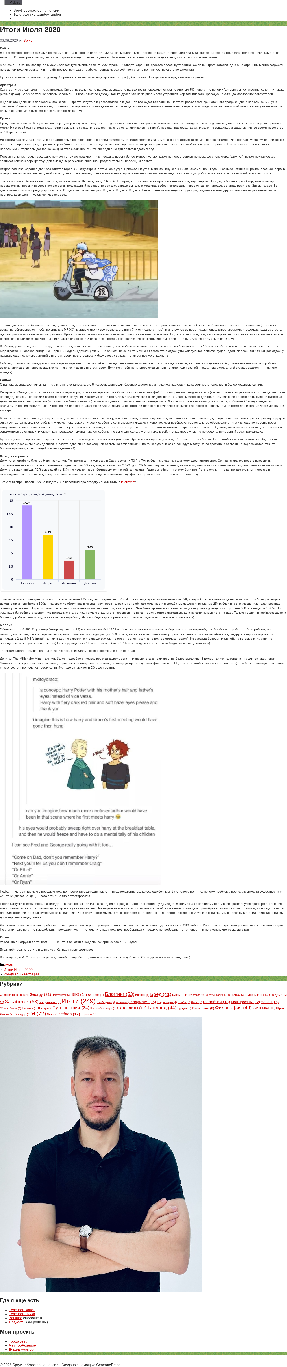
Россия (96, 1008)
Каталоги (123, 1002)
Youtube (15, 1318)
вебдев (69, 1014)
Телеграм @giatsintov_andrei (37, 14)
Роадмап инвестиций (21, 974)
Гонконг (267, 995)
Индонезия (50, 1002)
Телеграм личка (22, 1314)
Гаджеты (253, 994)
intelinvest (128, 482)
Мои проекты (245, 1002)
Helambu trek (61, 995)
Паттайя (29, 1008)
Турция (184, 1008)
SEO (79, 994)
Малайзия (216, 1002)
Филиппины (203, 1008)
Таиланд (161, 1007)
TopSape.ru (18, 1341)
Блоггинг (119, 994)
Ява (52, 1014)
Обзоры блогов (10, 1008)
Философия (233, 1007)
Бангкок (96, 995)
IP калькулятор (21, 1349)
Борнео (142, 995)
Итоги (8, 965)
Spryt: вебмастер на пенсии (36, 10)
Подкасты (17, 1322)
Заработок (22, 1001)
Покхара (45, 1008)
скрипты (88, 1014)
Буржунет (180, 994)
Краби (184, 1002)
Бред (160, 994)
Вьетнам (237, 995)
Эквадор (22, 1014)
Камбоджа (106, 1002)
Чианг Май (263, 1008)
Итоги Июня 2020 (18, 970)
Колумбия (143, 1002)
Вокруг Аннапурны (217, 995)
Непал (270, 1002)
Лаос (196, 1002)
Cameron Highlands (14, 994)
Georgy (40, 994)
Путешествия (70, 1007)
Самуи (109, 1008)
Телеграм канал (22, 1310)
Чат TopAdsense (22, 1345)
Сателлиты (131, 1008)
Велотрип (196, 995)
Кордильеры (167, 1002)
